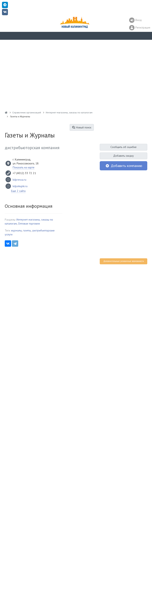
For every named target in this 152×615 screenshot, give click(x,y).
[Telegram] (15, 243)
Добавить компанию (126, 165)
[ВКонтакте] (8, 243)
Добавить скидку (123, 155)
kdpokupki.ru (20, 186)
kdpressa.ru (19, 179)
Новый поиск (83, 127)
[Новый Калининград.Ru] (6, 112)
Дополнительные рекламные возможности (123, 261)
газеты (27, 230)
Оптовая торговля (29, 223)
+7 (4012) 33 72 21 (24, 173)
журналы (16, 230)
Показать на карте (23, 167)
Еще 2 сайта (18, 191)
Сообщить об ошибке (123, 147)
